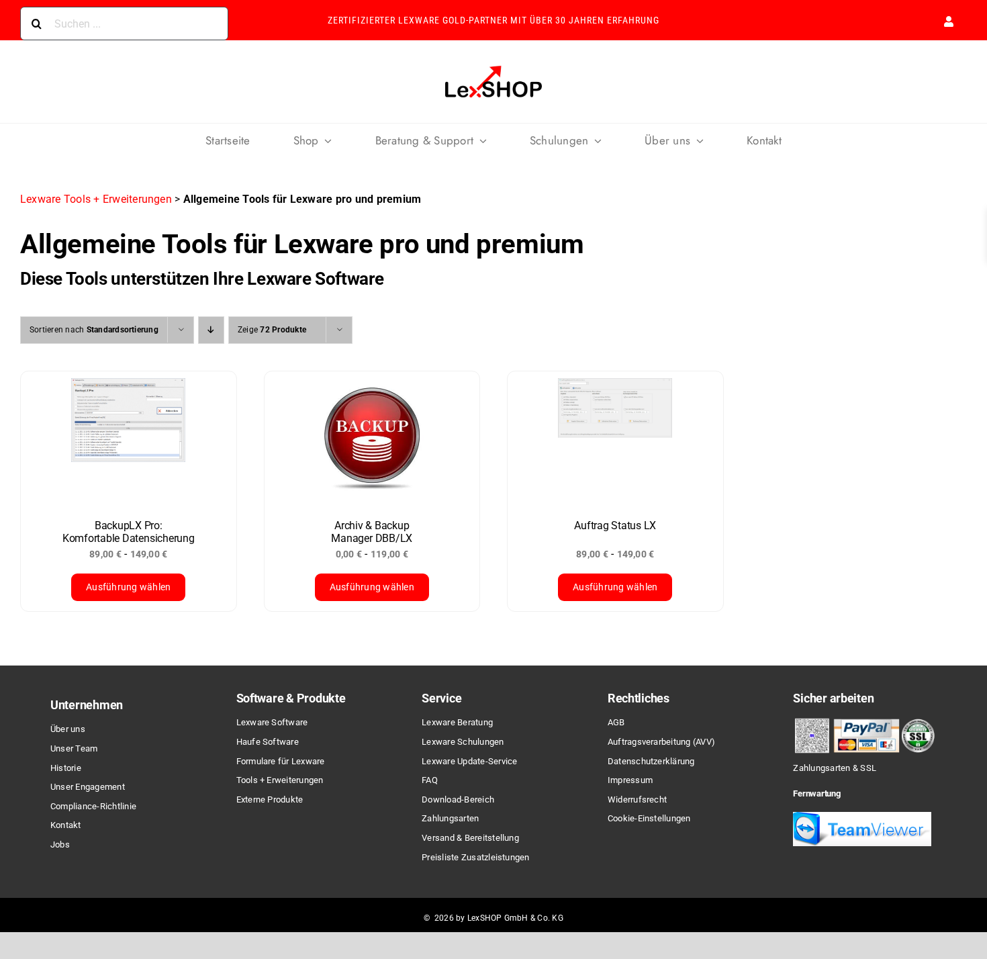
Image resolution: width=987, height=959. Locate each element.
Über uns (67, 729)
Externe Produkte (269, 799)
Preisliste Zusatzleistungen (475, 857)
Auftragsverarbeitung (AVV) (661, 742)
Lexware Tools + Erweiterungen (96, 199)
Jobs (60, 844)
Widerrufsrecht (637, 799)
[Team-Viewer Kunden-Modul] (862, 817)
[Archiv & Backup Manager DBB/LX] (372, 438)
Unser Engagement (87, 787)
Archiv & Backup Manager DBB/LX (371, 532)
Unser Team (73, 748)
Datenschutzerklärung (651, 761)
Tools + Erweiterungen (280, 780)
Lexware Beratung (457, 722)
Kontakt (65, 825)
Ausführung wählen (128, 587)
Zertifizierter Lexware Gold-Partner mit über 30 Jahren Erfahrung (493, 20)
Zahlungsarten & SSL (834, 768)
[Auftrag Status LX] (615, 438)
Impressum (630, 780)
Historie (65, 768)
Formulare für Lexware (280, 761)
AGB (616, 722)
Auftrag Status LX (615, 525)
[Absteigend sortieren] (211, 330)
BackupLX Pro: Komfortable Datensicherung (128, 532)
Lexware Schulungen (463, 742)
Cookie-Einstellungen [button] (649, 818)
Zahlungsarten (450, 818)
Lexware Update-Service (469, 761)
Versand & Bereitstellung (470, 838)
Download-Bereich (458, 799)
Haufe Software (267, 742)
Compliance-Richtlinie (93, 806)
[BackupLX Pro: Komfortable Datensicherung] (128, 438)
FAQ (430, 780)
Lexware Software (272, 722)
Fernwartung (816, 793)
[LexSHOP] (493, 66)
